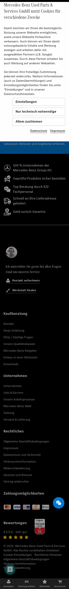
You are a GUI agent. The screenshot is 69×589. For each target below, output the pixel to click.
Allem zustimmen (29, 121)
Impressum (57, 131)
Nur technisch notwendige (36, 111)
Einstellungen (26, 101)
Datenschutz (38, 131)
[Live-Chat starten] (58, 503)
